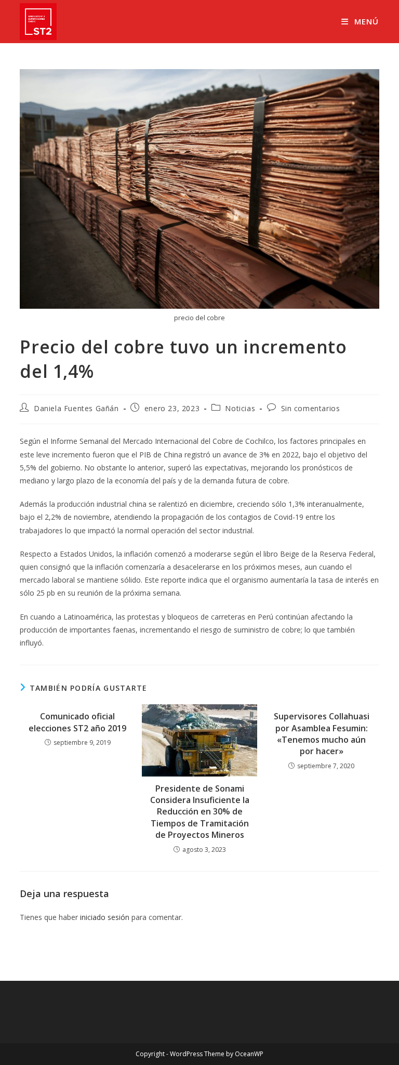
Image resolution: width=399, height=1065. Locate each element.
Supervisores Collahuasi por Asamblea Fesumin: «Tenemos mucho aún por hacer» (321, 734)
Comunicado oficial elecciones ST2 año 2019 (77, 722)
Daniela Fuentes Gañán (76, 408)
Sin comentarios (310, 408)
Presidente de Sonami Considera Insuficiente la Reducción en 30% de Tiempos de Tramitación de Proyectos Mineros (199, 812)
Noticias (240, 408)
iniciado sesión (104, 917)
